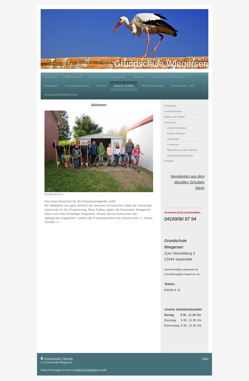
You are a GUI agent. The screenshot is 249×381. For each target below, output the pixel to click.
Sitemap (68, 358)
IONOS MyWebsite (86, 370)
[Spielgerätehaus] (98, 151)
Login (205, 358)
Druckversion (52, 358)
